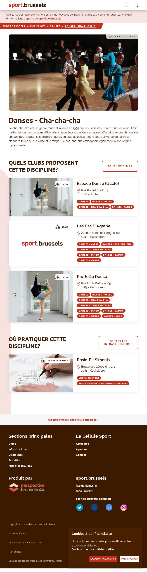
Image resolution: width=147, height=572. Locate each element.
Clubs (12, 443)
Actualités (82, 443)
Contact (81, 454)
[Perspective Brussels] (26, 487)
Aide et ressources (20, 465)
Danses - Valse (102, 201)
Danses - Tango (122, 207)
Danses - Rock (112, 316)
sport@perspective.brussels (43, 18)
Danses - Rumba (89, 260)
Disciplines (37, 26)
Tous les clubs (120, 166)
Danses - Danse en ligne (95, 249)
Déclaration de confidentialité (93, 549)
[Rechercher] (136, 5)
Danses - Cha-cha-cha (93, 207)
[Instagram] (126, 509)
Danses (55, 26)
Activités (14, 460)
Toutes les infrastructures (118, 342)
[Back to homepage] (27, 5)
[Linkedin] (111, 508)
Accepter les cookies (103, 559)
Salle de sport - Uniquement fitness (103, 383)
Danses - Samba (113, 255)
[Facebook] (97, 509)
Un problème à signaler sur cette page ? (73, 419)
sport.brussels (14, 26)
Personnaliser (129, 559)
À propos (81, 449)
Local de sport (89, 378)
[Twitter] (82, 509)
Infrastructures (18, 449)
